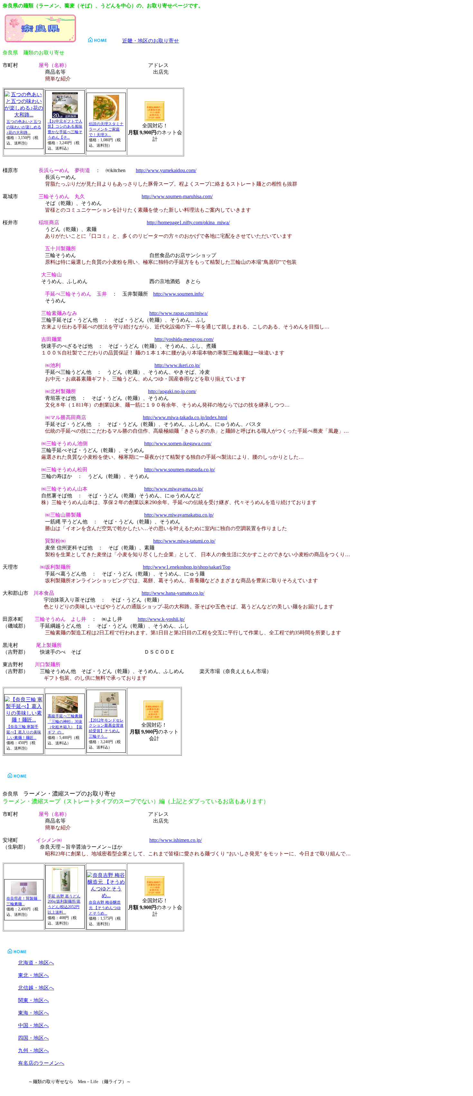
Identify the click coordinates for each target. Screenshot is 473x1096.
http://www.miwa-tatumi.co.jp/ (184, 541)
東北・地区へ (33, 975)
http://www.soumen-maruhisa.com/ (177, 196)
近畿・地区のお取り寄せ (150, 40)
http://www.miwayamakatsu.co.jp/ (179, 515)
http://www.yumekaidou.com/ (166, 170)
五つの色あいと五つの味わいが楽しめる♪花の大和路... (23, 127)
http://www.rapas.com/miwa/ (178, 313)
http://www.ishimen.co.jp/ (175, 840)
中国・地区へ (33, 1025)
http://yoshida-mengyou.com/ (184, 339)
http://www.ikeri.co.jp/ (177, 365)
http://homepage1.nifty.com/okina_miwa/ (188, 222)
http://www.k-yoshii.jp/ (161, 619)
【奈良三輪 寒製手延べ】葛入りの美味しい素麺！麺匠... (23, 732)
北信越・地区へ (36, 987)
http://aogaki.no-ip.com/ (172, 391)
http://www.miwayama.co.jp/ (173, 489)
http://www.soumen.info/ (178, 294)
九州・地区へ (33, 1050)
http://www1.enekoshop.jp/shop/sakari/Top (186, 567)
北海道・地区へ (36, 962)
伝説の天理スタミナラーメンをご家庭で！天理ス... (106, 129)
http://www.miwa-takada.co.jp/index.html (185, 417)
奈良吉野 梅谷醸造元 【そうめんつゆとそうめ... (105, 908)
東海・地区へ (33, 1013)
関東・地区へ (33, 1000)
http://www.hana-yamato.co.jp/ (173, 593)
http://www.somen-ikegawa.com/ (177, 443)
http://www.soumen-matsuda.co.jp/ (179, 469)
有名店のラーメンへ (41, 1063)
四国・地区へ (33, 1038)
